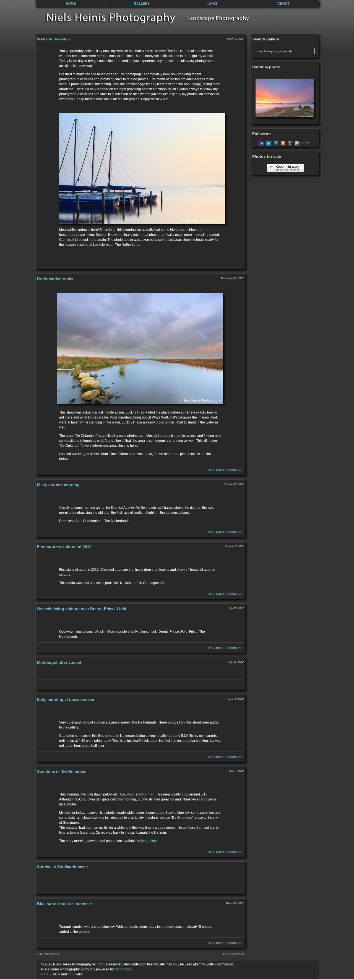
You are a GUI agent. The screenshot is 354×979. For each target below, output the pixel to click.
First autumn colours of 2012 (64, 546)
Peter (131, 794)
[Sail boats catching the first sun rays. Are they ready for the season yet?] (140, 168)
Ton (122, 794)
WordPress (122, 969)
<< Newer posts (47, 954)
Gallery (142, 4)
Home (71, 4)
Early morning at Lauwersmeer (65, 699)
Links (212, 4)
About (283, 4)
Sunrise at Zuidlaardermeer (62, 866)
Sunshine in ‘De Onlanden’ (62, 771)
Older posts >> (234, 954)
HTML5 (46, 974)
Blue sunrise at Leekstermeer (64, 903)
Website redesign (53, 39)
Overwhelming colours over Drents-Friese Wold (81, 608)
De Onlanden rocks (55, 279)
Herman (148, 794)
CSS (71, 974)
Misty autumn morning (58, 484)
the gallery (149, 841)
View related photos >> (225, 470)
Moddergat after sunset (59, 662)
